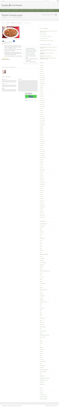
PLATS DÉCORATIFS (15, 10)
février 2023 (42, 139)
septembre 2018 (42, 157)
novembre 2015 (42, 184)
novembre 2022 (42, 141)
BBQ (40, 244)
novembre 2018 (42, 153)
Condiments (42, 260)
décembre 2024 (42, 100)
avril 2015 (41, 196)
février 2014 (42, 211)
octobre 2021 (42, 143)
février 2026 (42, 73)
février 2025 (42, 96)
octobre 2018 (42, 155)
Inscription (41, 390)
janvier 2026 (42, 75)
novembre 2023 (42, 120)
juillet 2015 (41, 190)
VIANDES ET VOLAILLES (43, 380)
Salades (41, 347)
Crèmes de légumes (43, 262)
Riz (40, 345)
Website (3, 88)
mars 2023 (41, 137)
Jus (40, 285)
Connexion (41, 392)
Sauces (41, 355)
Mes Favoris (51, 10)
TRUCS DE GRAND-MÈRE (29, 10)
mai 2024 (41, 110)
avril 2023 (41, 135)
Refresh (26, 98)
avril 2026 (41, 69)
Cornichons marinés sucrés (44, 38)
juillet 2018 (41, 161)
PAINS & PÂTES (42, 318)
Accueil (3, 10)
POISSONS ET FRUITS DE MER (44, 335)
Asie (40, 236)
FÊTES (41, 275)
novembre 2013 (42, 217)
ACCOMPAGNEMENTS (43, 223)
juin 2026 (41, 67)
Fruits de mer (42, 277)
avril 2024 (41, 112)
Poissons (41, 333)
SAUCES (41, 353)
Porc (21, 17)
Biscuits (41, 246)
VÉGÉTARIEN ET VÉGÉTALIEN (44, 378)
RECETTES (8, 10)
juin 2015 (41, 192)
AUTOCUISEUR (42, 238)
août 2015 (41, 188)
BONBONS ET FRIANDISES (44, 254)
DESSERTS (41, 266)
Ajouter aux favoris (6, 43)
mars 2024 (41, 114)
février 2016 (42, 178)
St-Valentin (42, 359)
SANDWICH (42, 349)
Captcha (26, 100)
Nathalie (4, 17)
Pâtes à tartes (42, 324)
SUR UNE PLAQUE (43, 361)
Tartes (41, 363)
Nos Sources (44, 10)
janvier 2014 (42, 213)
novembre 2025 (42, 79)
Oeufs (41, 310)
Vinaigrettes (42, 382)
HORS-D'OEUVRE (42, 283)
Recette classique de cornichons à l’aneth (46, 40)
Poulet (41, 343)
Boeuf (41, 248)
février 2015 (42, 200)
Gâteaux (41, 279)
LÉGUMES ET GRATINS (43, 289)
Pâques (41, 320)
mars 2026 (41, 71)
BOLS (41, 252)
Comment (19, 79)
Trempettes (42, 367)
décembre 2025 (42, 77)
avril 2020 (41, 147)
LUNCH (41, 291)
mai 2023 (41, 133)
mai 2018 (41, 163)
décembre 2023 (42, 118)
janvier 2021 (42, 145)
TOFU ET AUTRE (42, 365)
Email (4, 83)
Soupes (41, 357)
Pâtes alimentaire (17, 17)
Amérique (41, 234)
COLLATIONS (42, 258)
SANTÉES (22, 10)
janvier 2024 (42, 116)
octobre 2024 (42, 104)
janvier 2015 (42, 202)
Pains (41, 316)
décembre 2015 (42, 182)
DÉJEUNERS (42, 264)
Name (4, 79)
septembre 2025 (42, 83)
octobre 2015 (42, 186)
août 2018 (41, 159)
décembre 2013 (42, 215)
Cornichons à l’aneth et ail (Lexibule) (45, 36)
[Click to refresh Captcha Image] (31, 96)
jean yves (41, 47)
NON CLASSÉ (42, 308)
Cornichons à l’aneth (43, 34)
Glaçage (41, 281)
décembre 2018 (42, 151)
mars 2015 (41, 198)
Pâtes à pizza (42, 322)
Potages (41, 341)
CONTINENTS (38, 10)
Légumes (41, 287)
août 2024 (41, 108)
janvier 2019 (42, 149)
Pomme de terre (42, 337)
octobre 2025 (42, 81)
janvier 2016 (42, 180)
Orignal (41, 314)
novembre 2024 (42, 102)
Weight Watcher (42, 384)
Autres (41, 240)
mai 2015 (41, 194)
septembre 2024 (42, 106)
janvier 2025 (42, 98)
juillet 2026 (41, 65)
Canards (41, 256)
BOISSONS (41, 250)
